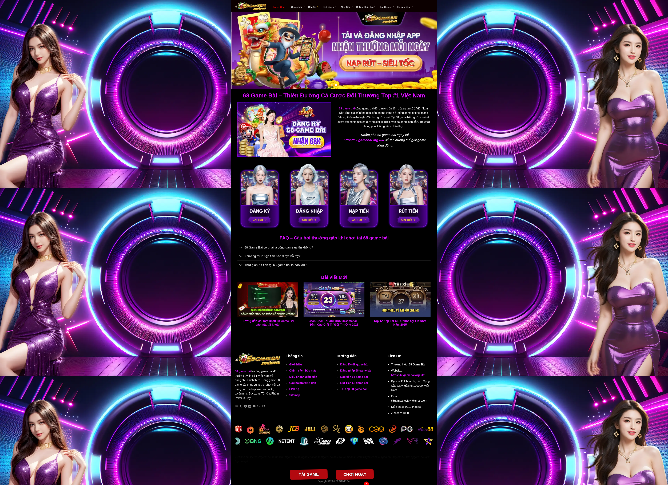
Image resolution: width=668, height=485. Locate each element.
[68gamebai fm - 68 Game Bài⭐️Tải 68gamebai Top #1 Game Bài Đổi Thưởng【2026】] (251, 6)
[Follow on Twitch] (263, 406)
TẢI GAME (309, 474)
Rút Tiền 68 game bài (354, 382)
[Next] (428, 50)
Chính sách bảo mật (302, 370)
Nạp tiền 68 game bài (354, 376)
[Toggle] (240, 248)
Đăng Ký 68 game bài (354, 364)
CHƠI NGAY (355, 474)
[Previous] (240, 50)
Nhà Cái (345, 7)
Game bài (296, 7)
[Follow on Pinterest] (245, 406)
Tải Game (385, 7)
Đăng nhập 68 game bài (355, 370)
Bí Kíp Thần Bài (364, 7)
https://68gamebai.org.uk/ (407, 375)
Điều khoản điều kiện (303, 376)
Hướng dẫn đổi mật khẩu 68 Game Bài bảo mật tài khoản (267, 322)
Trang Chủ (279, 7)
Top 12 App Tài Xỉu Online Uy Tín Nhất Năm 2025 (400, 322)
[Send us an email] (237, 406)
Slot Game (329, 7)
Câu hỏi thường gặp (302, 382)
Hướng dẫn (403, 7)
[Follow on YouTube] (254, 406)
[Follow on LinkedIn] (249, 406)
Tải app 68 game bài (353, 389)
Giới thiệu (295, 364)
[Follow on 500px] (258, 406)
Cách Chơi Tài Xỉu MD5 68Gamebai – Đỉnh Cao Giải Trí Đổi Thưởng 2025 (334, 322)
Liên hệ (294, 389)
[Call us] (241, 406)
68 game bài (243, 371)
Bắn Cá (312, 7)
